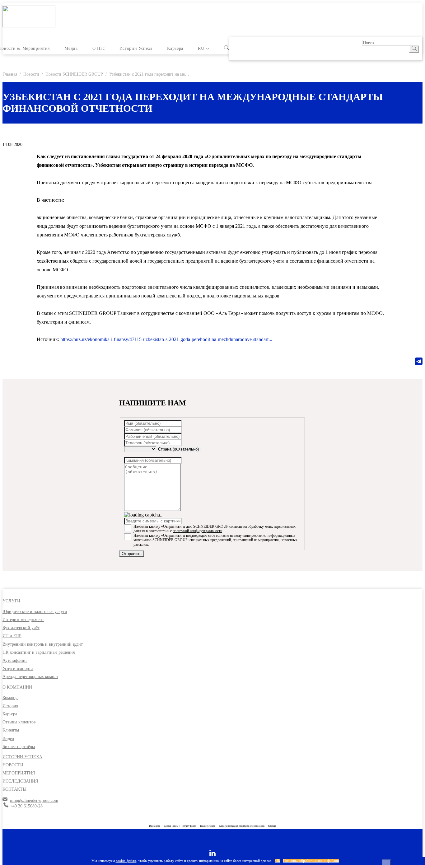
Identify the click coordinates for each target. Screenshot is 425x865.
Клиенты (10, 730)
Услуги (11, 601)
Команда (10, 697)
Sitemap (272, 826)
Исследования (20, 781)
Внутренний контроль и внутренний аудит (42, 644)
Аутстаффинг (14, 660)
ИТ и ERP (11, 636)
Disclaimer (154, 826)
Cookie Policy (171, 826)
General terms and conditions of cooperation (241, 826)
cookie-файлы (126, 861)
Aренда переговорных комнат (30, 676)
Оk (277, 861)
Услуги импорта (17, 668)
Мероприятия (18, 773)
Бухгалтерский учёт (21, 627)
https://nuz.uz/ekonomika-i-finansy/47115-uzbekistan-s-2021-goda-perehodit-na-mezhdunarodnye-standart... (166, 339)
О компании (17, 687)
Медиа (70, 48)
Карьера (175, 48)
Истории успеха (136, 48)
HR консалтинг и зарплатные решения (38, 652)
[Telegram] (419, 361)
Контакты (14, 789)
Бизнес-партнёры (18, 746)
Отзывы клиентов (19, 722)
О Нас (98, 48)
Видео (8, 738)
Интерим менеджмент (23, 619)
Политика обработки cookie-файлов (311, 861)
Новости (12, 765)
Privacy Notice (207, 826)
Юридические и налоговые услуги (34, 611)
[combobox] (178, 449)
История (10, 706)
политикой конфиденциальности (197, 531)
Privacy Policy (189, 826)
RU (201, 48)
